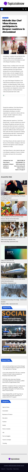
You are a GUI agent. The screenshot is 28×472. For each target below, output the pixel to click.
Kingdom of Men (5, 200)
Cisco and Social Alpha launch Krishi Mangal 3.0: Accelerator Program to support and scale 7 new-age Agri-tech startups (13, 367)
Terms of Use (16, 468)
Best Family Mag (5, 241)
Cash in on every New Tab (7, 260)
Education (4, 418)
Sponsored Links (14, 200)
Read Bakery (4, 283)
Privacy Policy (9, 468)
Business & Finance (7, 414)
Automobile (5, 410)
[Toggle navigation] (26, 9)
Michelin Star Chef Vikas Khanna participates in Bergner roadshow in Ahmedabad (8, 164)
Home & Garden (6, 428)
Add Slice (3, 262)
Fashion (4, 421)
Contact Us (3, 468)
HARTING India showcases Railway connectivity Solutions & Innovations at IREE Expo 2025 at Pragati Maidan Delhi (13, 381)
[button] (23, 9)
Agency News (5, 17)
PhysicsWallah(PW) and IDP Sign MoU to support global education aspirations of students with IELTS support (12, 395)
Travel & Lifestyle (6, 439)
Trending (4, 443)
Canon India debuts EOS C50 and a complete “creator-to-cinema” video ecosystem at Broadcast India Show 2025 (13, 374)
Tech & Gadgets (6, 436)
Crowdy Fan (4, 220)
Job (3, 432)
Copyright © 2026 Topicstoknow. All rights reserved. (14, 465)
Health (4, 425)
